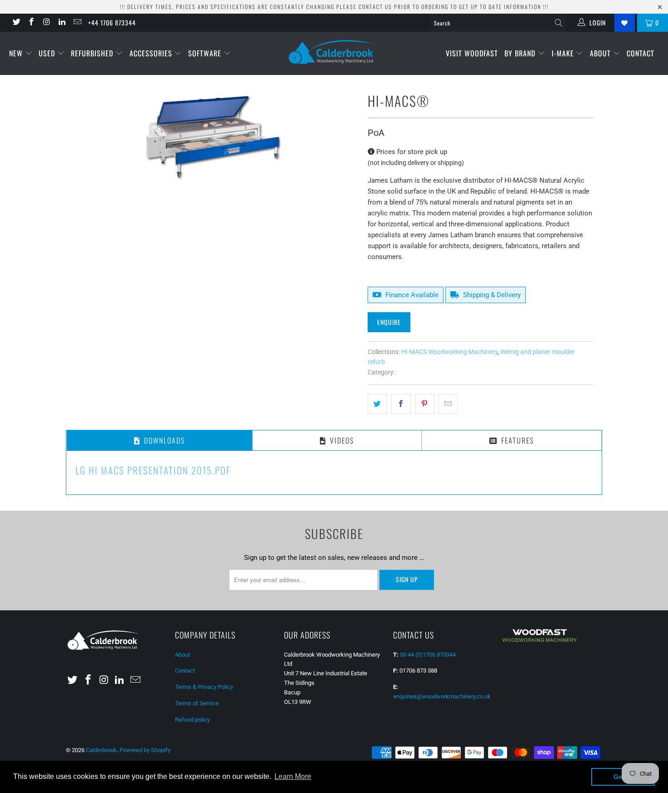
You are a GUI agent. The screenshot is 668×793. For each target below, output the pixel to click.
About (601, 53)
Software (206, 53)
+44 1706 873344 (112, 22)
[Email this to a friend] (448, 404)
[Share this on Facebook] (401, 404)
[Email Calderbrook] (76, 22)
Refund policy (192, 719)
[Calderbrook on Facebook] (31, 22)
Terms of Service (197, 703)
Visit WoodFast (472, 53)
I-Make (564, 53)
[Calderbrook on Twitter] (15, 22)
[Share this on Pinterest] (424, 404)
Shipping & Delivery (491, 295)
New (17, 53)
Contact (640, 53)
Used (48, 53)
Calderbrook (101, 750)
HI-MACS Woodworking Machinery (449, 351)
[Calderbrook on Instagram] (46, 22)
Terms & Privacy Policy (204, 686)
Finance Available (411, 295)
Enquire (389, 322)
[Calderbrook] (333, 53)
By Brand (521, 53)
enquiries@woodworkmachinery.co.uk (442, 696)
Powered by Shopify (145, 750)
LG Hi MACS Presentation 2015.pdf (153, 470)
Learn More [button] (292, 776)
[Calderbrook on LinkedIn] (61, 22)
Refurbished (93, 53)
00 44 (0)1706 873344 (428, 654)
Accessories (152, 53)
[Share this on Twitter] (377, 404)
